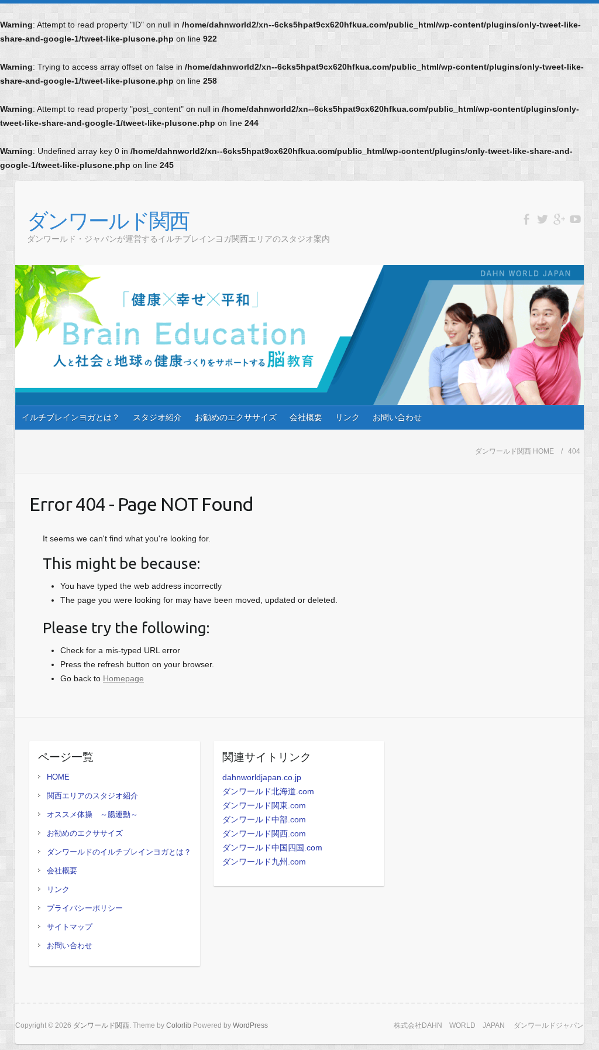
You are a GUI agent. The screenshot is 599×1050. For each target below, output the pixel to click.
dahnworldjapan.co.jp (261, 777)
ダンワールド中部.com (264, 819)
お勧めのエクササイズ (236, 417)
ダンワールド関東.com (264, 805)
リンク (347, 417)
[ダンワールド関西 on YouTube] (575, 219)
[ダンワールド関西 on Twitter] (542, 219)
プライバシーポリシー (85, 908)
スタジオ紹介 (157, 417)
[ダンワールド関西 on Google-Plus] (559, 219)
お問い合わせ (397, 417)
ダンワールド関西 (108, 220)
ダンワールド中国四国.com (272, 847)
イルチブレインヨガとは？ (71, 417)
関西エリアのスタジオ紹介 (92, 795)
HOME (58, 777)
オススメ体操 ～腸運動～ (92, 814)
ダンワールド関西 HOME (514, 451)
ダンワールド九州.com (264, 861)
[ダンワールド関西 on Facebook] (526, 219)
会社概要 (306, 417)
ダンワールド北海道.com (268, 791)
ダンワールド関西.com (264, 833)
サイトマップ (69, 926)
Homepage (123, 678)
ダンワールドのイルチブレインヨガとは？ (119, 851)
